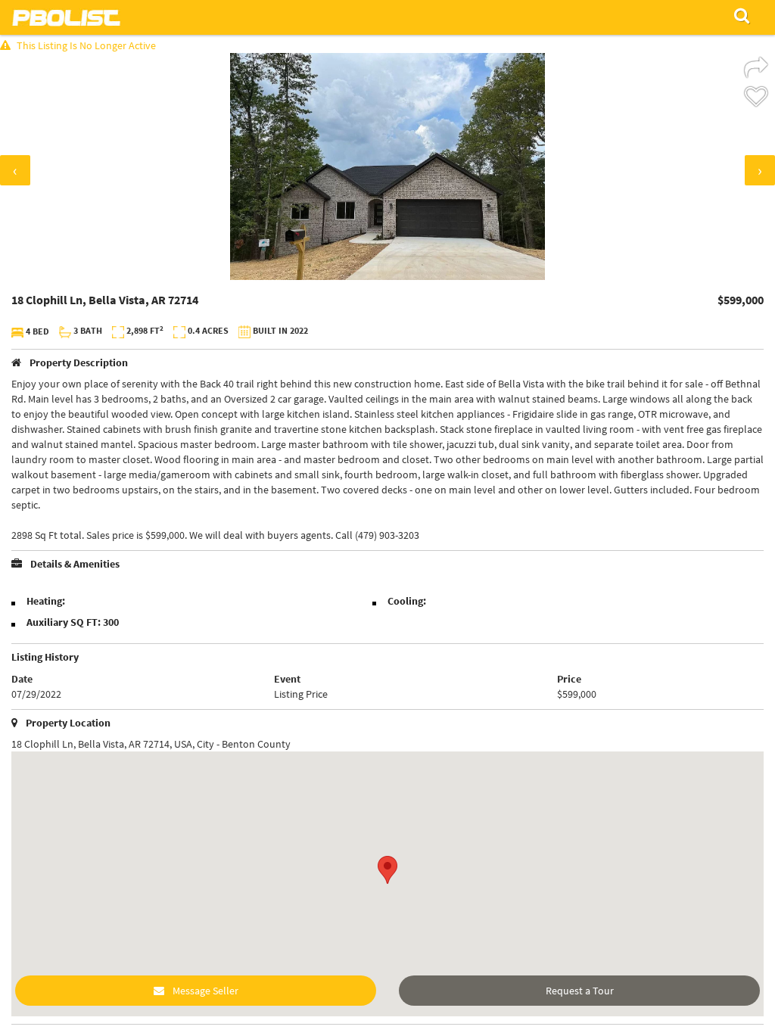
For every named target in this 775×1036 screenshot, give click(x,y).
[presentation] (15, 170)
